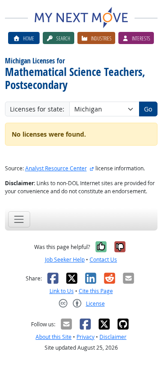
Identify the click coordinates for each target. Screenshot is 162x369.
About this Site (54, 337)
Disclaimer (112, 337)
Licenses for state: (37, 109)
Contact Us (103, 259)
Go (148, 109)
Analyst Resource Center (56, 168)
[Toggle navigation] (19, 219)
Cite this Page (96, 291)
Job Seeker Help (65, 259)
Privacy (85, 337)
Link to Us (62, 291)
